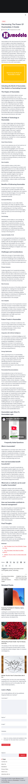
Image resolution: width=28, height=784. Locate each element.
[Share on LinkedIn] (14, 562)
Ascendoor (16, 780)
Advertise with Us (5, 774)
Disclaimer (4, 766)
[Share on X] (10, 562)
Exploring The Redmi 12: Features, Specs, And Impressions (12, 608)
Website (3, 731)
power (10, 570)
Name (3, 717)
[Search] (25, 15)
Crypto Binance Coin (17, 778)
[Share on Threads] (6, 565)
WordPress (6, 782)
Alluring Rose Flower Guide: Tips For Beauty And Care (13, 642)
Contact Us (4, 761)
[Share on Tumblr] (2, 565)
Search (3, 753)
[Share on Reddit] (24, 562)
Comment (4, 698)
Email (3, 724)
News (3, 21)
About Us (3, 764)
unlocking (15, 570)
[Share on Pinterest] (21, 562)
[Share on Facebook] (7, 562)
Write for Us (4, 771)
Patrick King (5, 29)
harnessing (10, 568)
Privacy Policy (4, 769)
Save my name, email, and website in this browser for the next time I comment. (15, 739)
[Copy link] (9, 565)
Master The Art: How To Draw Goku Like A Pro (13, 676)
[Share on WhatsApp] (17, 562)
